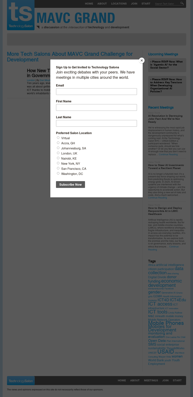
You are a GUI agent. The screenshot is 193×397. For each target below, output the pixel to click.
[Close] (142, 60)
